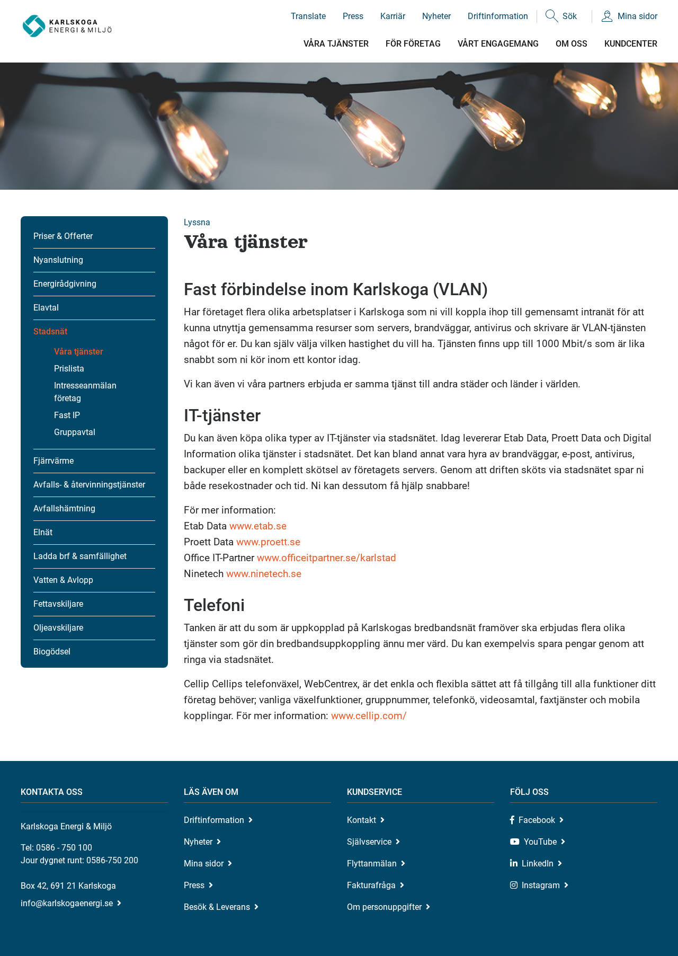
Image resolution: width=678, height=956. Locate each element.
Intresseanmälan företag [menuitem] (85, 391)
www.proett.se (268, 542)
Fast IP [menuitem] (67, 415)
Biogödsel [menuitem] (51, 652)
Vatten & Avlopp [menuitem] (63, 580)
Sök (570, 16)
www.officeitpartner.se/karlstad (326, 558)
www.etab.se (258, 526)
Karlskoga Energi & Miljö (67, 26)
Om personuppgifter (384, 907)
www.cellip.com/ (369, 716)
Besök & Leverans (217, 907)
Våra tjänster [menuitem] (78, 352)
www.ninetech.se (263, 574)
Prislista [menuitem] (69, 369)
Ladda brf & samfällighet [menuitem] (80, 556)
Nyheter (436, 16)
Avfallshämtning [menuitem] (64, 508)
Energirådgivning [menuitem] (64, 284)
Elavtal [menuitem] (46, 308)
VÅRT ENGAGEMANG (498, 44)
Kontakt (361, 820)
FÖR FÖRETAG (413, 44)
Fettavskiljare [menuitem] (58, 604)
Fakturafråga (371, 885)
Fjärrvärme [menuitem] (53, 461)
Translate (308, 16)
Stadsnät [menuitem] (50, 331)
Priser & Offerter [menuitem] (63, 236)
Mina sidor (637, 16)
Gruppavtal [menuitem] (74, 432)
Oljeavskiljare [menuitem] (58, 628)
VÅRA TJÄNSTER (336, 44)
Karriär (392, 16)
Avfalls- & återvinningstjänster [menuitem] (89, 485)
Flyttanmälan (372, 863)
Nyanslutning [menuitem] (58, 260)
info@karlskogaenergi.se (67, 903)
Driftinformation (498, 16)
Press (353, 16)
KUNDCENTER (630, 44)
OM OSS (571, 44)
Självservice (369, 842)
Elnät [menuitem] (42, 532)
